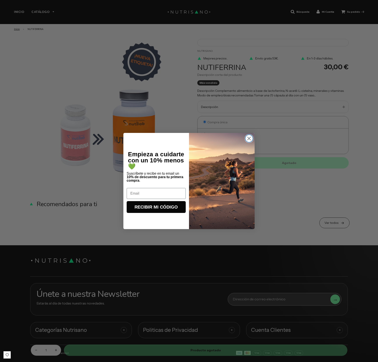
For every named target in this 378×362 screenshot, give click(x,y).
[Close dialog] (249, 138)
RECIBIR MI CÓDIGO (156, 207)
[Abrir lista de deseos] (7, 355)
